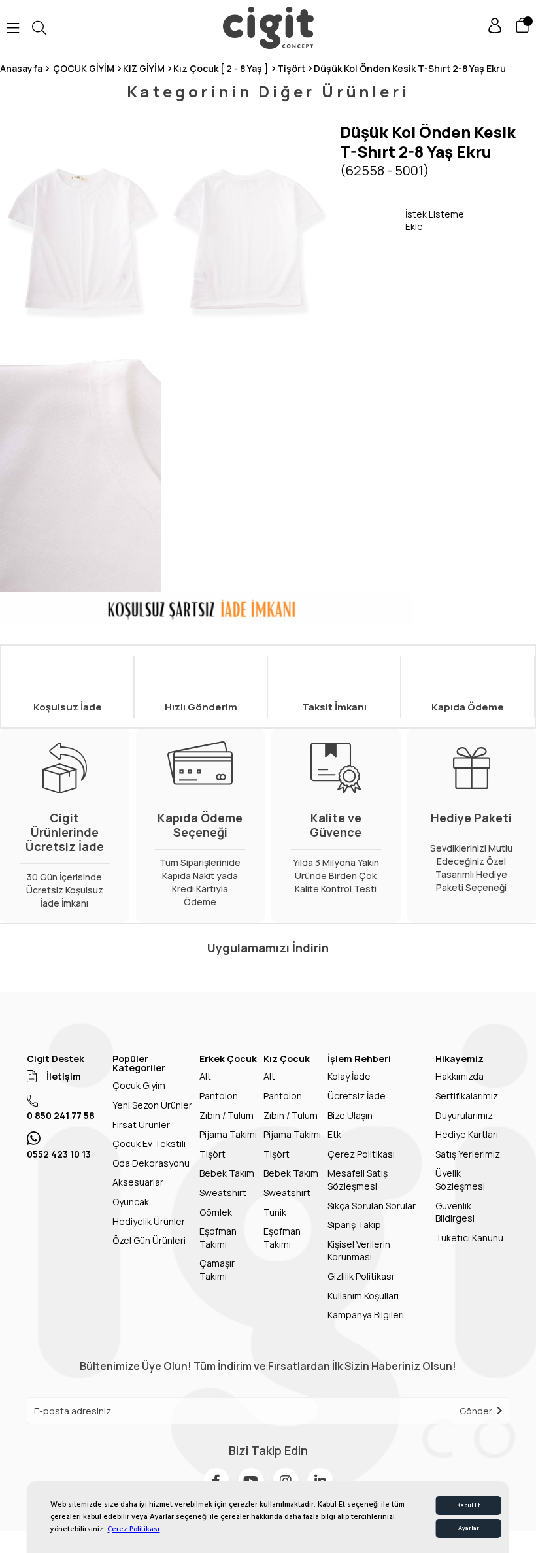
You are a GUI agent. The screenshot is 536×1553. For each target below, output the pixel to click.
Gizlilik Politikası (360, 1276)
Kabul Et (468, 1506)
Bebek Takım (226, 1173)
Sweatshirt (222, 1192)
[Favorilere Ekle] (372, 220)
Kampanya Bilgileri (365, 1315)
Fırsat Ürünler (141, 1124)
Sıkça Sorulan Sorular (371, 1205)
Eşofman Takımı (218, 1237)
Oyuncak (130, 1201)
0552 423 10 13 (59, 1154)
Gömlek (215, 1212)
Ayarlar (468, 1528)
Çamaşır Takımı (217, 1269)
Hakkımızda (459, 1076)
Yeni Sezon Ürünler (152, 1105)
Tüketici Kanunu (469, 1237)
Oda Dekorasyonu (151, 1163)
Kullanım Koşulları (363, 1296)
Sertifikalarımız (466, 1096)
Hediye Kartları (466, 1134)
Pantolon (218, 1096)
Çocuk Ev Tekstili (149, 1143)
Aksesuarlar (137, 1182)
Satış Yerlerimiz (467, 1154)
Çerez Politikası (133, 1529)
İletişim (63, 1076)
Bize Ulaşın (350, 1115)
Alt (205, 1076)
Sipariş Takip (354, 1224)
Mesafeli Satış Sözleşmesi (357, 1179)
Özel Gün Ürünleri (149, 1240)
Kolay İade (349, 1076)
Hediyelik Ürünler (148, 1221)
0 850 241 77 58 (61, 1115)
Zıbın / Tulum (226, 1115)
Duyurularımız (464, 1115)
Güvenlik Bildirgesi (455, 1212)
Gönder (476, 1411)
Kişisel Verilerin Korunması (358, 1250)
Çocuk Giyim (138, 1085)
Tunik (274, 1212)
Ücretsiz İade (356, 1096)
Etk (334, 1134)
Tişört (212, 1154)
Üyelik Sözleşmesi (460, 1179)
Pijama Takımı (228, 1134)
